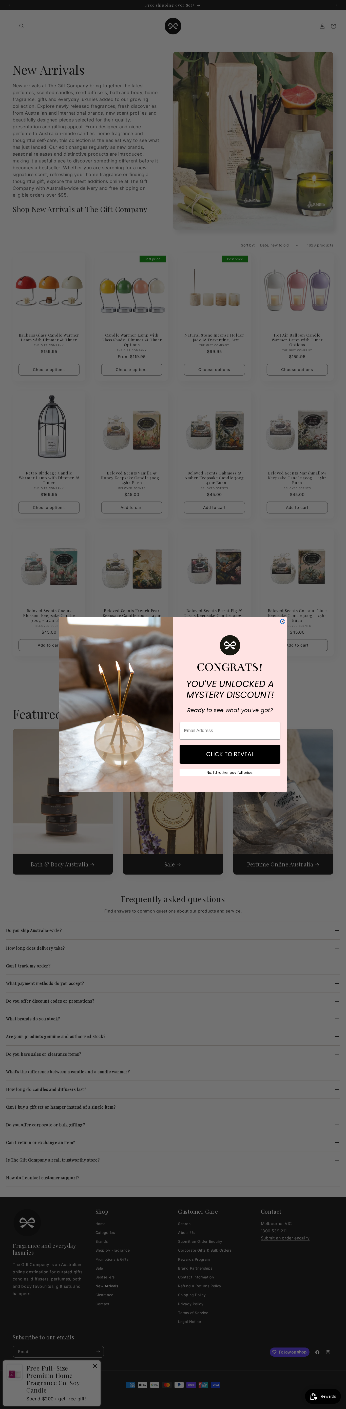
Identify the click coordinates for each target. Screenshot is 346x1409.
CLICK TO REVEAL (230, 754)
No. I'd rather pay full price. (230, 772)
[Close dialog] (282, 621)
